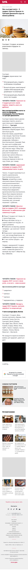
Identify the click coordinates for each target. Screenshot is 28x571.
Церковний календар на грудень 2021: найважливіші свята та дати (13, 167)
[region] (14, 62)
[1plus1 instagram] (8, 509)
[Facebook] (3, 40)
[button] (25, 2)
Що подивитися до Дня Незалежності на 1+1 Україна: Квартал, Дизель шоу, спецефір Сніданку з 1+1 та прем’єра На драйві (20, 448)
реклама (14, 521)
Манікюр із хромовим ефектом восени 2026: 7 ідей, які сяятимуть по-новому (7, 446)
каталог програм (14, 524)
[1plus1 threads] (11, 509)
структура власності (14, 531)
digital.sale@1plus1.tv (14, 556)
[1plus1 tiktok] (13, 509)
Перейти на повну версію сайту (14, 502)
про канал (14, 519)
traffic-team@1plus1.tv (14, 560)
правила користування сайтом (14, 535)
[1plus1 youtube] (19, 509)
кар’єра (14, 526)
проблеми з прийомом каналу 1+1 (14, 523)
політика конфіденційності (14, 533)
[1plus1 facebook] (16, 509)
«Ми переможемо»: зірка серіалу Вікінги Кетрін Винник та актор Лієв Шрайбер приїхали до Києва (20, 427)
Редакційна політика (14, 536)
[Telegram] (5, 40)
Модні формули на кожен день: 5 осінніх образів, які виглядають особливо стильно (7, 491)
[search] (21, 2)
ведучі (14, 528)
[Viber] (8, 40)
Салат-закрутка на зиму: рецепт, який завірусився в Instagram (7, 427)
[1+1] (4, 2)
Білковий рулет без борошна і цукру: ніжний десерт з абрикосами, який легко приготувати (20, 491)
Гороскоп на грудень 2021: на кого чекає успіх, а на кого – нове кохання (13, 281)
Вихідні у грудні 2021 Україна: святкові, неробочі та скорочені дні (13, 306)
